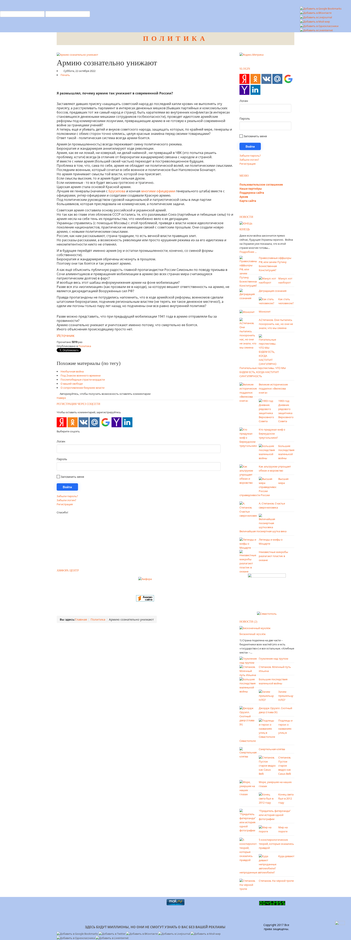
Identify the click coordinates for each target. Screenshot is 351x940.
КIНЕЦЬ (244, 229)
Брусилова (116, 191)
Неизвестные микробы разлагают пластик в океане (273, 556)
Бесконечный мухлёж (252, 634)
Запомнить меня (72, 477)
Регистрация (65, 504)
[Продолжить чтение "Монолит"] (247, 311)
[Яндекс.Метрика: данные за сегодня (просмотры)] (251, 55)
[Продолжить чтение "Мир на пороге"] (267, 829)
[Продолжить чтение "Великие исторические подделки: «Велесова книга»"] (248, 392)
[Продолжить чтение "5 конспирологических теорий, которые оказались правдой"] (248, 849)
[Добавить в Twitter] (112, 933)
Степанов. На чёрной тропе (276, 881)
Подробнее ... (248, 252)
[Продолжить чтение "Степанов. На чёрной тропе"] (248, 884)
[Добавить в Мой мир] (315, 21)
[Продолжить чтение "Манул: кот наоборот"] (267, 280)
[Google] (105, 422)
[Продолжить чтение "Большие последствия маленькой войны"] (267, 452)
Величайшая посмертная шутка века (262, 531)
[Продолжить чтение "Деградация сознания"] (248, 294)
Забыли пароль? (67, 496)
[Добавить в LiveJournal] (316, 17)
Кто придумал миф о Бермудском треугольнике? (272, 433)
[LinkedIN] (127, 422)
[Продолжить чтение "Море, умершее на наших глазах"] (248, 788)
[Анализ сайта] (145, 598)
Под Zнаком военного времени (81, 375)
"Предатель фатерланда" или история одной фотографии (275, 815)
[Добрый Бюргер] (267, 591)
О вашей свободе (72, 383)
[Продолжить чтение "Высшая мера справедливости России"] (267, 485)
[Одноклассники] (73, 422)
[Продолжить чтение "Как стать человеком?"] (267, 301)
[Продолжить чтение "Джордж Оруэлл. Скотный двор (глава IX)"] (248, 716)
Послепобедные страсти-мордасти (83, 379)
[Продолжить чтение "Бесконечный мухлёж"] (255, 628)
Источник (66, 335)
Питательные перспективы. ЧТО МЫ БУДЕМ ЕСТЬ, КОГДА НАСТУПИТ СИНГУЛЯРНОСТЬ (262, 372)
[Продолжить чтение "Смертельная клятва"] (248, 752)
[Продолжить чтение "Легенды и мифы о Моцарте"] (248, 543)
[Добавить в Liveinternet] (316, 30)
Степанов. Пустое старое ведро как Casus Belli (284, 766)
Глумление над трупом (273, 658)
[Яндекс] (62, 422)
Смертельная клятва (272, 749)
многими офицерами (158, 191)
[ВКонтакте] (84, 422)
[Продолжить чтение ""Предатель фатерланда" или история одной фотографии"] (248, 820)
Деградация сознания (272, 291)
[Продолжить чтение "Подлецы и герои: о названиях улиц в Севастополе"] (267, 728)
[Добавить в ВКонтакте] (316, 12)
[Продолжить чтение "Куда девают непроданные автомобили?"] (267, 862)
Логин (61, 441)
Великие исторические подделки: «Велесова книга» (273, 388)
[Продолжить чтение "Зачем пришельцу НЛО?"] (267, 695)
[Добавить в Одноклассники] (319, 25)
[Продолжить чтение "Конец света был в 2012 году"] (267, 798)
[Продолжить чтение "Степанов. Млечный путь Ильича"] (248, 671)
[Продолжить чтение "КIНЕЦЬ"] (245, 223)
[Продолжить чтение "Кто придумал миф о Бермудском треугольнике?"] (248, 437)
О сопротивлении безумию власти (82, 387)
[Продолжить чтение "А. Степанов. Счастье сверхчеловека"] (248, 509)
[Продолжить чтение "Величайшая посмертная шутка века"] (267, 521)
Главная (81, 619)
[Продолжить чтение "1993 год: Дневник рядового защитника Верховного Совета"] (267, 411)
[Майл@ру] (95, 422)
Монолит (265, 311)
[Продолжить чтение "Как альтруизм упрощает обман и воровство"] (248, 474)
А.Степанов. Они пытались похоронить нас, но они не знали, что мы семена (276, 324)
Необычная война (72, 371)
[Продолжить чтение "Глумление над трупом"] (248, 660)
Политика (84, 346)
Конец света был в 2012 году (286, 798)
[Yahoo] (116, 422)
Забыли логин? (66, 500)
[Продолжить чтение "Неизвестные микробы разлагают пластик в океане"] (248, 561)
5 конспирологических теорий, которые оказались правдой (276, 844)
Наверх (61, 398)
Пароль (62, 459)
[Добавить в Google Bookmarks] (78, 933)
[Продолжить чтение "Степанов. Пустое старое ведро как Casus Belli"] (267, 765)
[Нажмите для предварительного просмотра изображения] (77, 54)
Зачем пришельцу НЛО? (285, 696)
